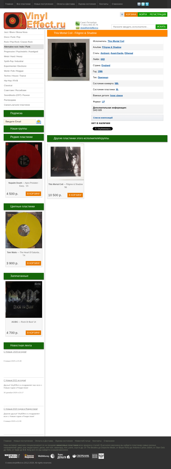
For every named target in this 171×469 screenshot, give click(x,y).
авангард (58, 447)
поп (65, 447)
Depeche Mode (108, 447)
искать (161, 26)
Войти (143, 14)
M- (117, 89)
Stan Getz (160, 447)
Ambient (105, 53)
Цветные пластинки (22, 206)
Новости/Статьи (82, 441)
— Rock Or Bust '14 (24, 322)
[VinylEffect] (147, 5)
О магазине (117, 4)
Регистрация (158, 14)
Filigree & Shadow (111, 47)
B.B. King (27, 450)
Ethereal (129, 53)
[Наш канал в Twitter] (143, 5)
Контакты (103, 4)
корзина (131, 14)
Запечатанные (19, 276)
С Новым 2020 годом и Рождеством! (21, 409)
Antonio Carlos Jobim (142, 447)
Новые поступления (43, 4)
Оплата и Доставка (66, 4)
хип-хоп (49, 447)
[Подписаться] (38, 121)
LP (103, 101)
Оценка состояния (87, 4)
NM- (117, 83)
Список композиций (103, 118)
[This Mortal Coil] (68, 81)
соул (76, 447)
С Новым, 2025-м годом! (15, 352)
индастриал (33, 447)
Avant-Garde (117, 53)
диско (42, 447)
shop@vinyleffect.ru (89, 28)
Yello (9, 450)
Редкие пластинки (21, 137)
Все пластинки (24, 4)
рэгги (70, 447)
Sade (17, 450)
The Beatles (92, 447)
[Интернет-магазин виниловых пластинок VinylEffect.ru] (35, 28)
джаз (19, 447)
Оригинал (103, 77)
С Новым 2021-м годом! (15, 380)
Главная (9, 4)
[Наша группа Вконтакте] (139, 5)
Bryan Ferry (124, 447)
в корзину (33, 193)
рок (24, 447)
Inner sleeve (116, 95)
